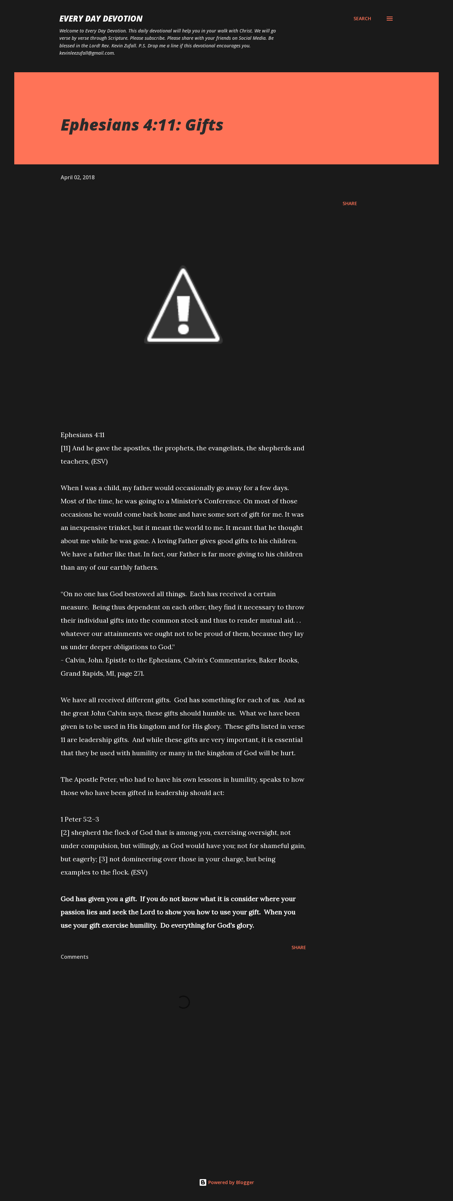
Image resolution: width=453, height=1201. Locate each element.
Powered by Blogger (230, 1182)
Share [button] (350, 203)
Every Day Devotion (101, 18)
